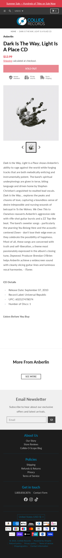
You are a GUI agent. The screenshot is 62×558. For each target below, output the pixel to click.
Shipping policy (21, 546)
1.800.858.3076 (23, 492)
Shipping (7, 60)
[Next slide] (39, 147)
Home (13, 31)
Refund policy (15, 543)
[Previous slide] (23, 147)
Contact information (39, 546)
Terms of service (46, 543)
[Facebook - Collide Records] (26, 499)
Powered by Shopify (42, 540)
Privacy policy (30, 543)
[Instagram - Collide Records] (31, 499)
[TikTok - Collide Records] (36, 499)
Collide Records (24, 540)
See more (31, 376)
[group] (31, 147)
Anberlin (8, 36)
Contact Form (40, 492)
